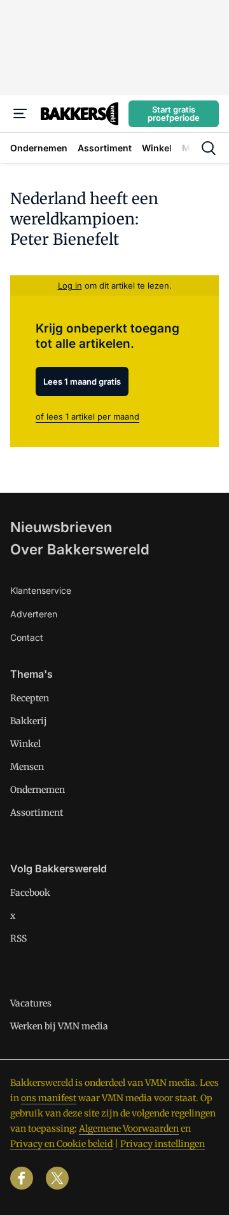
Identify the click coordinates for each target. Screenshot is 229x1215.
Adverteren (33, 613)
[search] (208, 148)
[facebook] (21, 1178)
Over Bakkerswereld (79, 549)
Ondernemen (37, 789)
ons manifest (48, 1098)
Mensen (27, 766)
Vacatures (31, 1003)
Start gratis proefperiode (174, 113)
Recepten (29, 698)
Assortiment (36, 812)
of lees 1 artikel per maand (87, 416)
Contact (26, 637)
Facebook (30, 892)
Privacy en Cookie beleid (61, 1144)
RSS (18, 938)
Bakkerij (28, 721)
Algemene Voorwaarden (129, 1128)
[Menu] (20, 114)
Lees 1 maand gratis (82, 381)
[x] (57, 1178)
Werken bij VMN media (59, 1026)
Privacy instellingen (162, 1144)
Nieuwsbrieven (61, 527)
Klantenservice (40, 590)
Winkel (25, 744)
